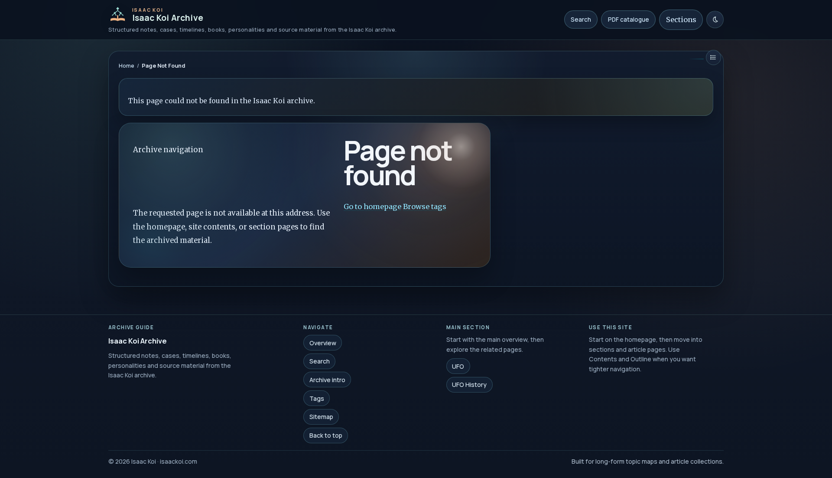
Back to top (325, 435)
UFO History (469, 384)
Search (581, 19)
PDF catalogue (628, 19)
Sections (681, 19)
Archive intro (327, 380)
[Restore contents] (713, 57)
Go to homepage (372, 206)
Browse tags (424, 206)
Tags (316, 398)
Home (126, 65)
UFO (458, 366)
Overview (322, 342)
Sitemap (321, 417)
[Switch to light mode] (715, 19)
